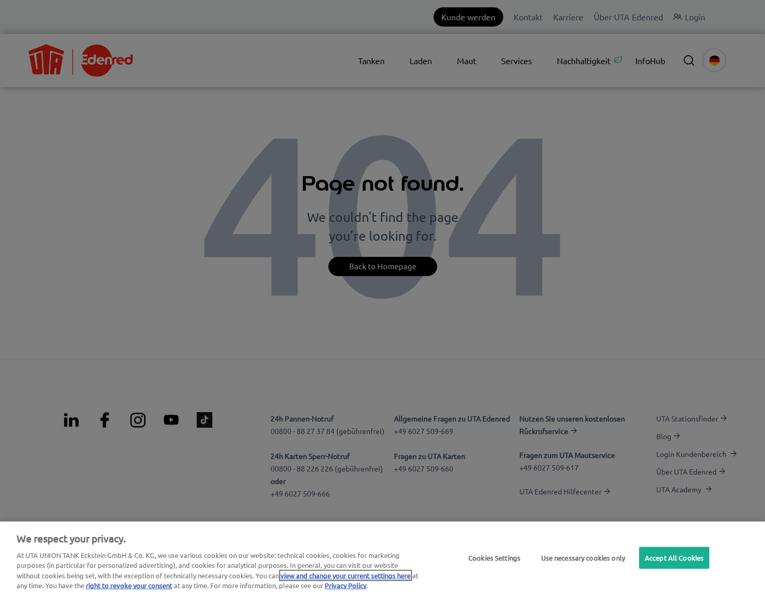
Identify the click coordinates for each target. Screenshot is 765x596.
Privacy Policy (345, 585)
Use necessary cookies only (583, 557)
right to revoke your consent (129, 585)
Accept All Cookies (674, 557)
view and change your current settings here (345, 575)
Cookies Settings (494, 557)
